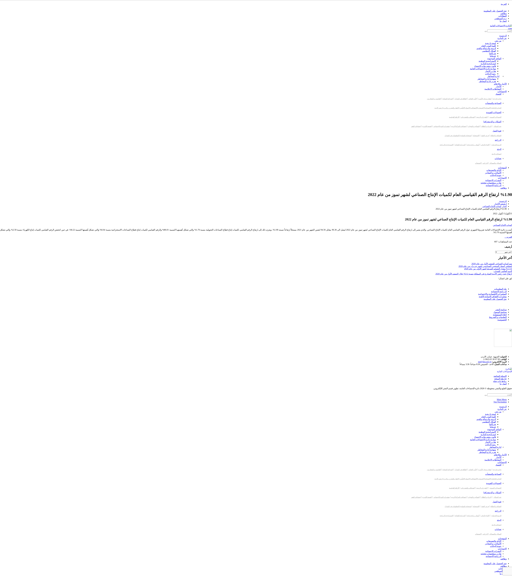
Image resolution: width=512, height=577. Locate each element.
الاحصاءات (502, 91)
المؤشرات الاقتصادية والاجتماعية (492, 294)
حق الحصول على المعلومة (495, 11)
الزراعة (498, 140)
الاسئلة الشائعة (500, 376)
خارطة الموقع (500, 379)
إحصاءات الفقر (416, 126)
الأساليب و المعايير (493, 173)
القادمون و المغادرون (434, 99)
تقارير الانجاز (490, 71)
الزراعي (485, 163)
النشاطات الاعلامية (493, 89)
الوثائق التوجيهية (494, 58)
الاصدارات (502, 178)
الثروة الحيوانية (496, 145)
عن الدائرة (502, 38)
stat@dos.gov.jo (484, 362)
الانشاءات (474, 108)
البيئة (499, 149)
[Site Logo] (501, 26)
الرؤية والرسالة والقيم (486, 48)
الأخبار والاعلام (500, 84)
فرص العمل (485, 135)
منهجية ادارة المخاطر (486, 79)
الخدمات (481, 108)
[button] (510, 28)
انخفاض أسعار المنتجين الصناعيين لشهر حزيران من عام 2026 (485, 266)
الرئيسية (503, 36)
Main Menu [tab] (502, 399)
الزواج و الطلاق (486, 126)
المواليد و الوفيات (474, 126)
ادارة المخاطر (493, 76)
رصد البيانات (490, 74)
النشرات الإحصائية (493, 180)
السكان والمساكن (495, 163)
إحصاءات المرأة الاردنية (458, 126)
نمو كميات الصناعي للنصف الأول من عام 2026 (491, 264)
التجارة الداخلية (496, 108)
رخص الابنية (438, 108)
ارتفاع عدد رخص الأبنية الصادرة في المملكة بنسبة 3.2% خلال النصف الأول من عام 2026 (473, 274)
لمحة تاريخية (490, 43)
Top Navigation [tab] (500, 402)
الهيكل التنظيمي (489, 51)
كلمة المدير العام (488, 46)
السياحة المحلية (448, 99)
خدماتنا (493, 56)
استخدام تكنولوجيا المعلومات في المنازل (458, 135)
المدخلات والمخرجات (468, 117)
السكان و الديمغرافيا (492, 121)
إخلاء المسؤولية (500, 315)
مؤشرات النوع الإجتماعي (441, 126)
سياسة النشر (501, 309)
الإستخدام (476, 135)
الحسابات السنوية (495, 117)
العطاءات (502, 16)
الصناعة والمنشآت (493, 103)
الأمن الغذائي (472, 99)
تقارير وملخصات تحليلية (491, 183)
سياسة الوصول (500, 312)
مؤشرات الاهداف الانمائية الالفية (493, 296)
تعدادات (498, 158)
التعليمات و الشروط (498, 317)
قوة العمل (497, 131)
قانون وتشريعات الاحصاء (485, 66)
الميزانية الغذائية (460, 145)
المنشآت (478, 163)
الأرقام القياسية (454, 117)
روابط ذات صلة (500, 381)
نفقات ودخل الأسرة (484, 99)
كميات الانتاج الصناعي (502, 225)
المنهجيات (502, 167)
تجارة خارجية (497, 99)
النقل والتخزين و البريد (450, 108)
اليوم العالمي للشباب (503, 271)
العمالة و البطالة (496, 135)
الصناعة (487, 108)
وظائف (503, 13)
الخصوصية (502, 320)
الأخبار (498, 86)
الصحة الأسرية (427, 126)
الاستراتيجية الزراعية (446, 145)
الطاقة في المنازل (461, 99)
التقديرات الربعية (481, 117)
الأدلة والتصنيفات (493, 170)
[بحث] (486, 31)
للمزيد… (508, 237)
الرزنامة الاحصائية (499, 291)
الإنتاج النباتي (485, 145)
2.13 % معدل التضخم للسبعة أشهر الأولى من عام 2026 (488, 269)
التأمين (462, 108)
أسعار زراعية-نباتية (473, 145)
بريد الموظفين (500, 18)
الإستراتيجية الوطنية (487, 61)
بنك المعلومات (500, 289)
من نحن (498, 41)
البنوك (467, 108)
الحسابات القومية (493, 112)
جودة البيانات (495, 175)
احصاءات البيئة (496, 154)
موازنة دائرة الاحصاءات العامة (483, 69)
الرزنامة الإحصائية (493, 185)
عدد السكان (497, 126)
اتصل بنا (503, 21)
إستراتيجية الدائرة (488, 63)
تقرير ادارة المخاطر (487, 81)
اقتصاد (498, 94)
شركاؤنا (492, 53)
